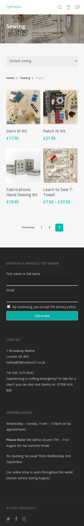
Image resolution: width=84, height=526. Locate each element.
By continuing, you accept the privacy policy (43, 307)
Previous (28, 227)
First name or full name (23, 274)
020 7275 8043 (23, 373)
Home (10, 78)
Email (10, 290)
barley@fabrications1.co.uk (25, 362)
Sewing (25, 78)
